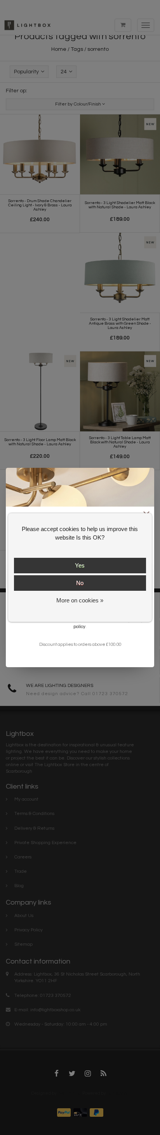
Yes (80, 565)
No (79, 583)
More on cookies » (79, 600)
